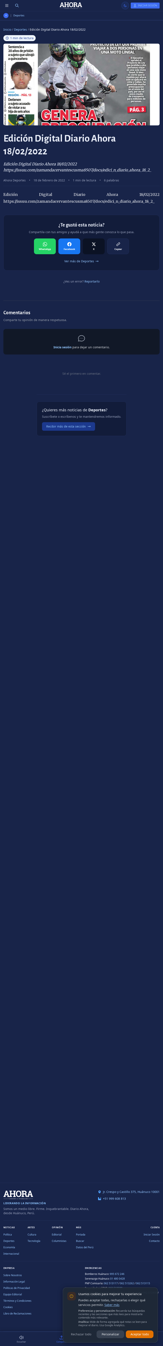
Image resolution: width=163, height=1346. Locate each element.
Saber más (111, 1305)
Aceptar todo (140, 1334)
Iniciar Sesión (152, 1234)
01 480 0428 (117, 1278)
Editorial (57, 1234)
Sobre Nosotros (12, 1275)
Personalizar (110, 1334)
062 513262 (127, 1283)
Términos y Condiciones (17, 1301)
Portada (80, 1234)
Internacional (11, 1254)
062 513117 (111, 1283)
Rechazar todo (81, 1334)
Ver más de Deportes (79, 261)
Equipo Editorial (12, 1294)
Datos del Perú (84, 1247)
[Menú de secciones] (6, 5)
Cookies (8, 1307)
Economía (9, 1247)
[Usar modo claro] (125, 5)
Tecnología (34, 1241)
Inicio (7, 29)
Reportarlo (92, 281)
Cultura (32, 1234)
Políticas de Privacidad (16, 1288)
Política (7, 1234)
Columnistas (59, 1241)
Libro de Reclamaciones (17, 1313)
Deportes (18, 15)
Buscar (80, 1241)
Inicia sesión (62, 347)
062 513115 (143, 1283)
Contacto (154, 1241)
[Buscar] (17, 5)
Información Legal (14, 1281)
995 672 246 (117, 1274)
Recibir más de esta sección (66, 426)
